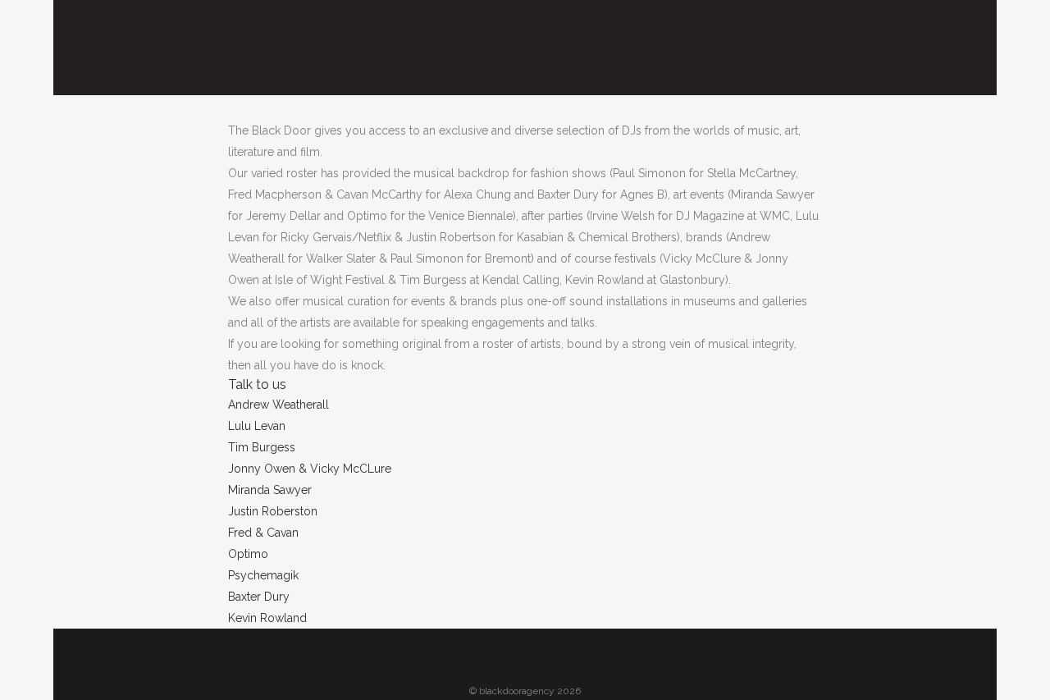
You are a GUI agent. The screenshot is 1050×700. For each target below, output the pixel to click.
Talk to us (257, 384)
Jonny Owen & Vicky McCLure (309, 468)
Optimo (248, 553)
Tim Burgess (261, 447)
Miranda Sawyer (270, 489)
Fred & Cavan (263, 532)
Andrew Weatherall (278, 404)
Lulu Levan (256, 425)
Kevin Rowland (267, 618)
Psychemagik (263, 575)
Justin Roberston (272, 511)
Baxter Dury (259, 596)
